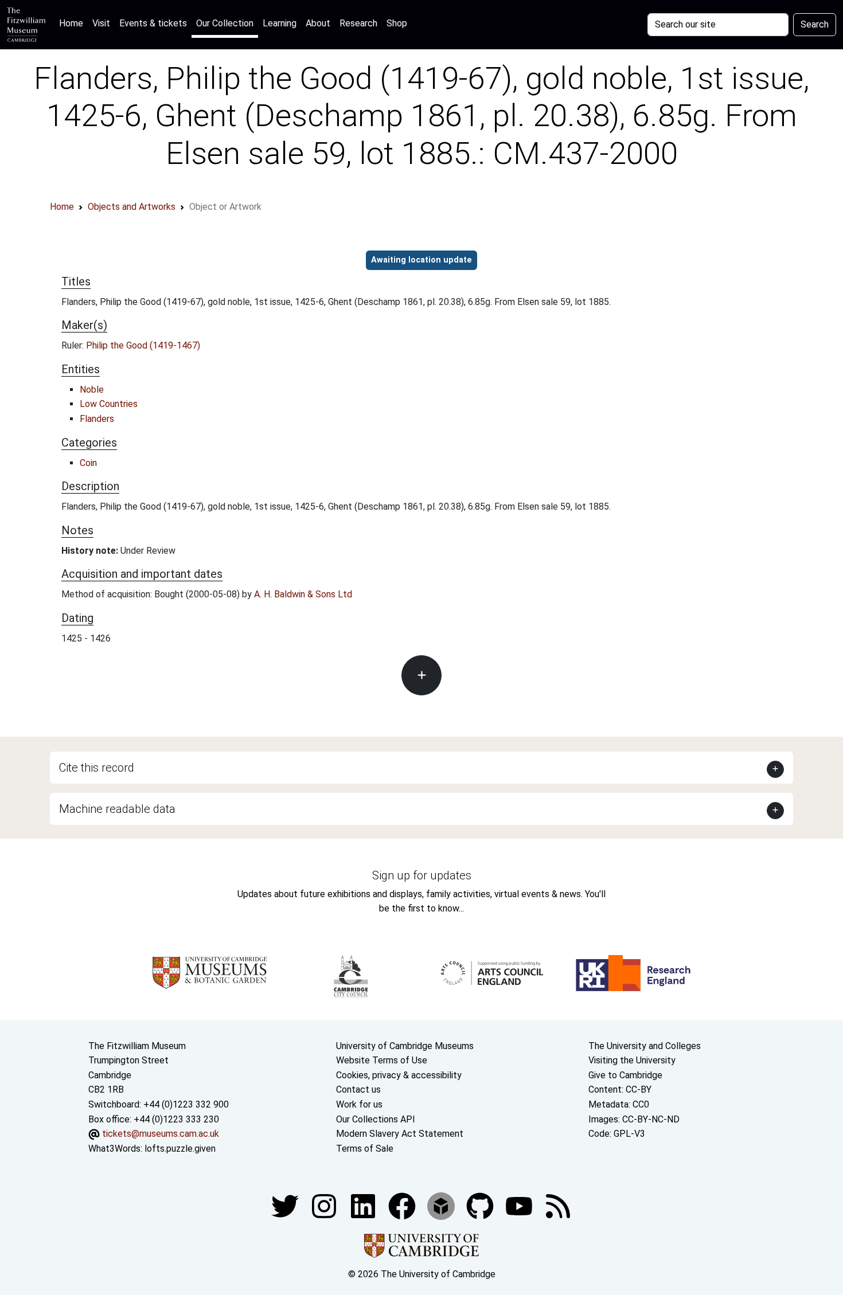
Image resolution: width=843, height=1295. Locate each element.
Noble (92, 389)
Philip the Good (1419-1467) (143, 345)
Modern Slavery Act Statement (399, 1133)
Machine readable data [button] (117, 809)
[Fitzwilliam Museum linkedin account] (403, 1205)
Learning (279, 23)
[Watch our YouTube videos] (520, 1205)
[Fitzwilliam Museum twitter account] (286, 1205)
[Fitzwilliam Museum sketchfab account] (442, 1205)
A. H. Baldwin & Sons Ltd (303, 594)
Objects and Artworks (131, 206)
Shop (397, 23)
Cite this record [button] (96, 767)
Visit (101, 23)
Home (73, 23)
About (318, 23)
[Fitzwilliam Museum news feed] (558, 1205)
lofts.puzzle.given (180, 1148)
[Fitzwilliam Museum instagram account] (325, 1205)
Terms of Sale (364, 1148)
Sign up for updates (421, 875)
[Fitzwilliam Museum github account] (481, 1205)
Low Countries (109, 403)
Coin (88, 462)
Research (358, 23)
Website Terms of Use (381, 1060)
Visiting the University (632, 1060)
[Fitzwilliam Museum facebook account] (364, 1205)
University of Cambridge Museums (405, 1045)
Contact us (358, 1089)
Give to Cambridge (625, 1075)
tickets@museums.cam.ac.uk (160, 1133)
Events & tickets (153, 23)
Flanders (97, 418)
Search (815, 24)
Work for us (359, 1104)
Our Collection (224, 23)
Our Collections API (375, 1119)
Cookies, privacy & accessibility (399, 1075)
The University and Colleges (644, 1045)
